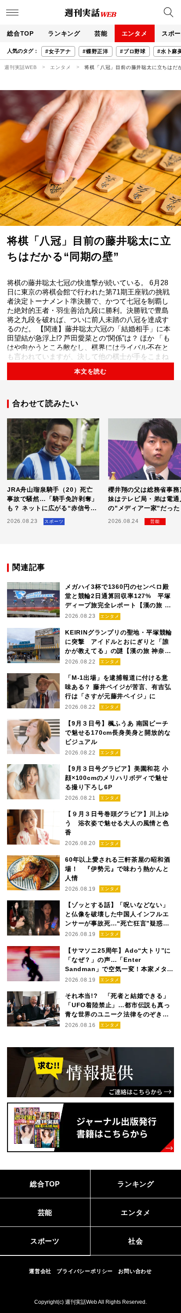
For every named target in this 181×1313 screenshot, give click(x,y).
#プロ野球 (133, 51)
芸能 (101, 33)
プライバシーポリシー (85, 1271)
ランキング (64, 33)
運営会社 (40, 1271)
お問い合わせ (135, 1271)
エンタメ (135, 33)
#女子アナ (58, 51)
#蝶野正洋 (96, 51)
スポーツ (45, 1241)
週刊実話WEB (20, 67)
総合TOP (20, 33)
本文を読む (90, 371)
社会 (135, 1241)
